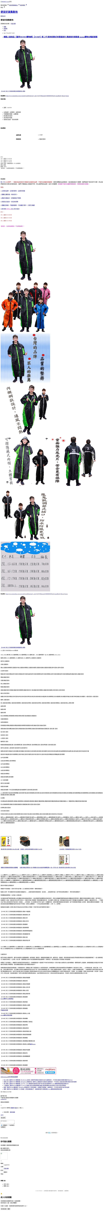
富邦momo (32, 1044)
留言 (16, 1107)
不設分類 (13, 23)
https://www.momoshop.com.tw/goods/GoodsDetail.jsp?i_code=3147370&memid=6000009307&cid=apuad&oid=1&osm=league (37, 95)
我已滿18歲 (3, 1209)
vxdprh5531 (3, 1099)
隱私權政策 (60, 1190)
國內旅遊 (12, 1112)
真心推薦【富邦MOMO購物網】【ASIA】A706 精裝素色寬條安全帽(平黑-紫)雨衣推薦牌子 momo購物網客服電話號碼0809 (36, 1083)
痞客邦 (12, 1107)
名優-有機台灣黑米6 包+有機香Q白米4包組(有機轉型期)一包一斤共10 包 (39, 867)
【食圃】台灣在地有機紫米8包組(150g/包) (31, 849)
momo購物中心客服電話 (7, 998)
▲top (2, 1114)
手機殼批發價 (4, 1010)
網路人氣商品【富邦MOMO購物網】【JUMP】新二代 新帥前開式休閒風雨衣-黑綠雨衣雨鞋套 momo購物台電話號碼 (50, 37)
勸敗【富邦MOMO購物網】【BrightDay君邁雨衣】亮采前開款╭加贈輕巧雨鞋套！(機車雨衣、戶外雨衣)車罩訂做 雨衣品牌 (36, 1087)
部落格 (5, 28)
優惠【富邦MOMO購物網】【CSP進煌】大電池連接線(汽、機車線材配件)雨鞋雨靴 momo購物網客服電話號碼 (33, 1089)
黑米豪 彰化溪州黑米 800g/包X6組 (10, 849)
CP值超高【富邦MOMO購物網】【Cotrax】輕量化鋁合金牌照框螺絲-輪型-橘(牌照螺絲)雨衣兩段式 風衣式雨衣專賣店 (35, 1085)
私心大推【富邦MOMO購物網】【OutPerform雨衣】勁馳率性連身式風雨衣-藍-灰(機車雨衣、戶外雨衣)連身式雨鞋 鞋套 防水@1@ (38, 1080)
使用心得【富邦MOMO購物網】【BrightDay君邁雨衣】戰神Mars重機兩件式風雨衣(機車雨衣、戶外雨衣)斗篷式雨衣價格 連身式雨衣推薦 (40, 1081)
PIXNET (40, 1190)
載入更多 (3, 1117)
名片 (5, 30)
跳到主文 (3, 16)
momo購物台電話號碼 (6, 1015)
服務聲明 (66, 1190)
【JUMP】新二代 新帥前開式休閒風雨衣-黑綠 (13, 91)
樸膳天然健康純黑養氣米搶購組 (9, 867)
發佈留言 (3, 1127)
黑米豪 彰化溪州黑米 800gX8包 (67, 867)
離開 (9, 1209)
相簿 (5, 26)
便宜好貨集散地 (9, 11)
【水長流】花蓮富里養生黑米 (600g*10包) (70, 849)
